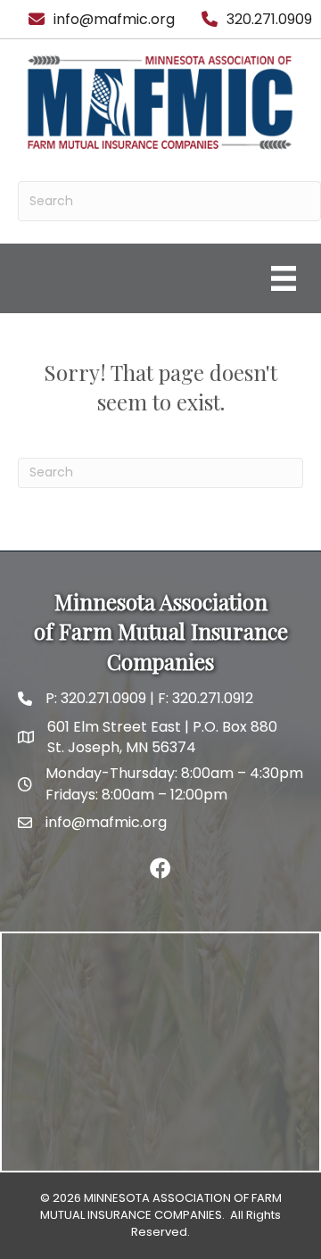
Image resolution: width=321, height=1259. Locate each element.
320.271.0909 (101, 698)
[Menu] (283, 278)
